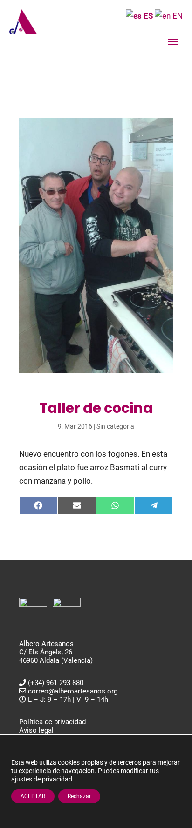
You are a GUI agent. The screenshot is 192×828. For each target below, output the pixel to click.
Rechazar (79, 796)
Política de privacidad (52, 722)
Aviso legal (36, 730)
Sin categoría (115, 426)
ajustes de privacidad (41, 779)
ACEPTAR (33, 796)
